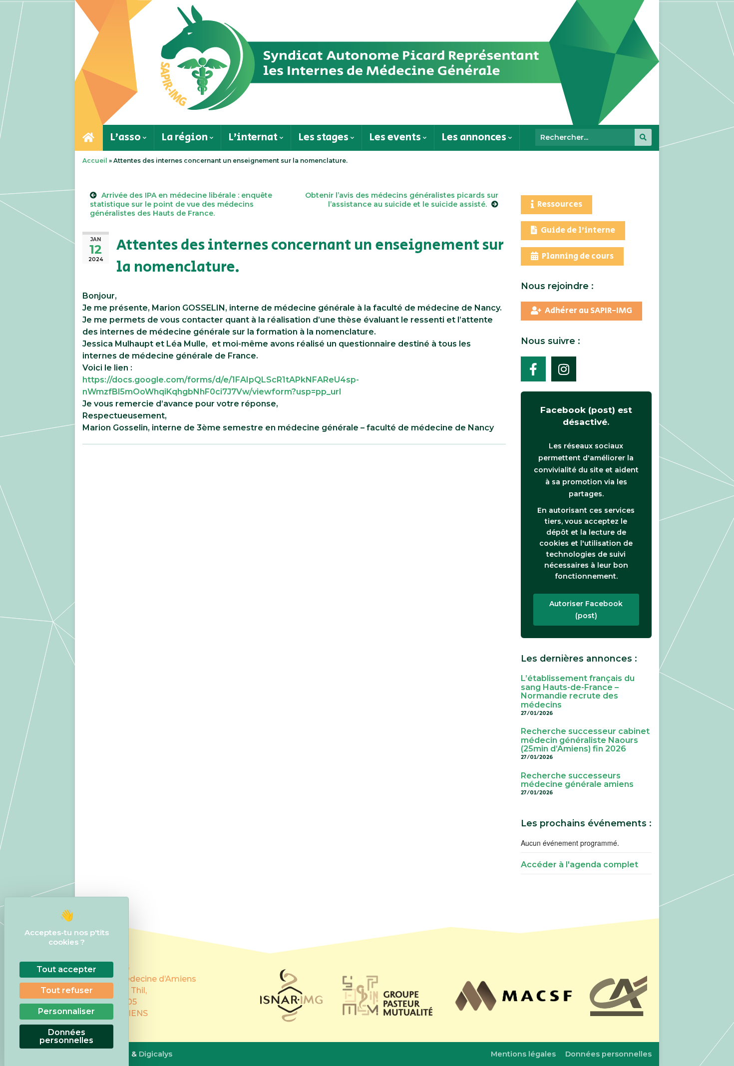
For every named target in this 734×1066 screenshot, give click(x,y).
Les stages (325, 137)
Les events (396, 137)
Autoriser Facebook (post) (586, 609)
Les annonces (475, 137)
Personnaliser (66, 1011)
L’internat (254, 137)
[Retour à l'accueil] (367, 62)
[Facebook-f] (533, 368)
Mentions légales (523, 1054)
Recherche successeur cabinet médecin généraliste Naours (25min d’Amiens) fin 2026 (585, 739)
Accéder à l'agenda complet (579, 864)
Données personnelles (608, 1054)
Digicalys (155, 1054)
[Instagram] (563, 368)
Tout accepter (66, 969)
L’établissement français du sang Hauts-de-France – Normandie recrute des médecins (578, 692)
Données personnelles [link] (66, 1036)
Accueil (94, 160)
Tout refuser (66, 990)
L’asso (126, 137)
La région (186, 137)
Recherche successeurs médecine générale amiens (577, 780)
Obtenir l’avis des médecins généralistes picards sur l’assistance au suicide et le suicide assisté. (401, 200)
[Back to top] (714, 1046)
